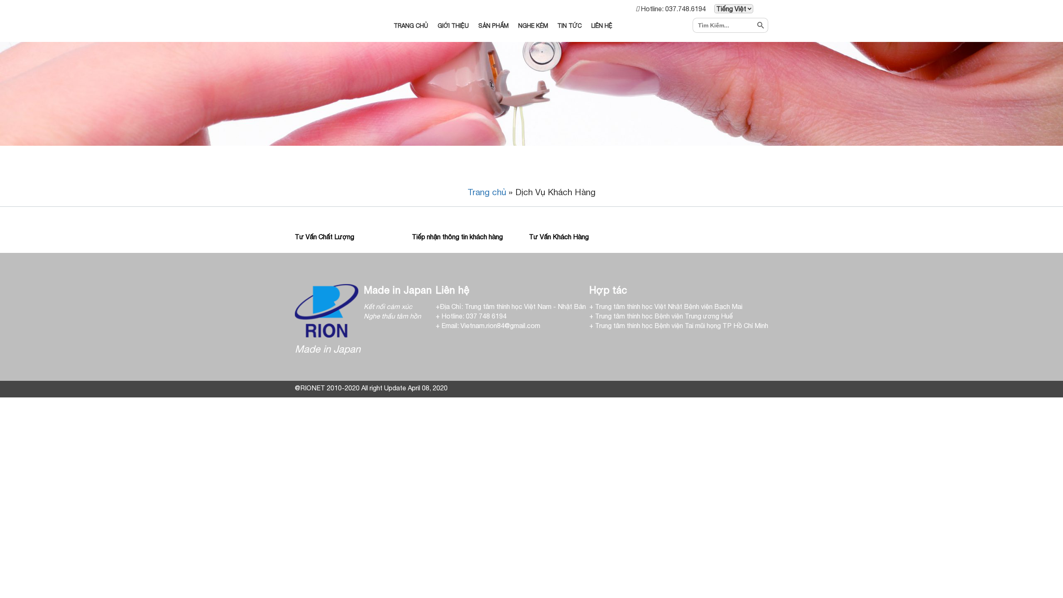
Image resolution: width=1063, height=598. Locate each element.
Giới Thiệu (453, 25)
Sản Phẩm (493, 25)
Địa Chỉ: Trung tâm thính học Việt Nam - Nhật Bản (513, 306)
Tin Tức (569, 25)
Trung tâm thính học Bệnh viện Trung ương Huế (664, 316)
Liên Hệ (601, 25)
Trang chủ (487, 192)
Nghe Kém (533, 25)
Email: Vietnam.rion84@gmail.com (490, 325)
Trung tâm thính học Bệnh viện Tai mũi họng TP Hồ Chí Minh (681, 325)
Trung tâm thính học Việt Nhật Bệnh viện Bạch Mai (668, 306)
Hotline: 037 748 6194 (474, 316)
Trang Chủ (411, 25)
